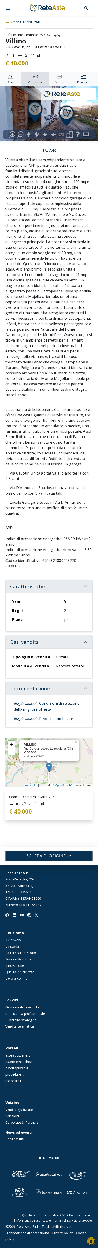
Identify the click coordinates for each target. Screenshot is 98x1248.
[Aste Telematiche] (78, 1173)
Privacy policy (62, 1233)
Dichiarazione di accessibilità (27, 1233)
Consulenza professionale (25, 1013)
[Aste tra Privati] (49, 1173)
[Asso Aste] (78, 1192)
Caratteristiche (27, 586)
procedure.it (14, 1074)
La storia (12, 946)
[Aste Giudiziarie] (20, 1173)
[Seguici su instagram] (29, 915)
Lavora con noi (16, 978)
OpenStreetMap (65, 785)
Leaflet (32, 785)
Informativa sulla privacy (32, 1220)
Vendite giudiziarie (19, 1110)
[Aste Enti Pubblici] (49, 1192)
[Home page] (47, 8)
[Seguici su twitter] (36, 915)
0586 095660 (22, 892)
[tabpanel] (49, 114)
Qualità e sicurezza (19, 972)
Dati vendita (24, 642)
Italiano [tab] (49, 150)
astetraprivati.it (16, 1068)
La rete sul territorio (20, 953)
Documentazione (30, 688)
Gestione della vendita (22, 1007)
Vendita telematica (19, 1026)
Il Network (13, 940)
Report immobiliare (43, 718)
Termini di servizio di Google (72, 1220)
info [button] (54, 35)
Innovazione (14, 965)
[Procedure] (20, 1192)
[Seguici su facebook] (7, 915)
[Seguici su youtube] (22, 915)
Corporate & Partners (22, 1122)
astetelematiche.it (19, 1061)
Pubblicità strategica (20, 1020)
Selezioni (12, 1116)
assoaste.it (13, 1081)
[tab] (10, 79)
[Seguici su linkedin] (14, 915)
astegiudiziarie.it (17, 1055)
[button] (8, 7)
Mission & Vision (18, 959)
